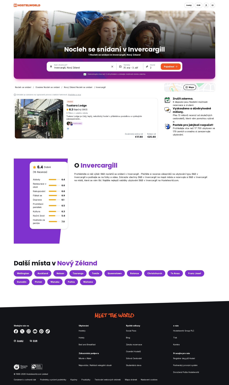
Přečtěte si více (74, 95)
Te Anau (175, 273)
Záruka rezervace (134, 344)
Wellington (23, 273)
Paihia (71, 282)
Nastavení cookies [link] (149, 379)
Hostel (70, 102)
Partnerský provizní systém (185, 365)
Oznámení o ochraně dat (25, 379)
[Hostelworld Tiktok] (48, 331)
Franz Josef (194, 273)
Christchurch (154, 273)
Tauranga (78, 273)
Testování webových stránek (108, 379)
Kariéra (176, 344)
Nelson (60, 273)
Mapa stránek (131, 379)
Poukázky (86, 379)
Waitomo (88, 282)
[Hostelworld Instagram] (29, 331)
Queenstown (115, 273)
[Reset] (112, 66)
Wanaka (54, 282)
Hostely (82, 331)
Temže (95, 273)
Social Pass (131, 331)
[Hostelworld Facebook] (16, 331)
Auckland (43, 273)
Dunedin (21, 282)
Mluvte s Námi (85, 358)
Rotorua (134, 273)
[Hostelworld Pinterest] (41, 331)
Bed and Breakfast (87, 344)
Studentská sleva (133, 365)
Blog (128, 337)
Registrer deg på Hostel (184, 358)
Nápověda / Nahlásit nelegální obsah (95, 365)
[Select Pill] (206, 5)
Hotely (82, 337)
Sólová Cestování (134, 358)
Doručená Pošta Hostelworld (186, 372)
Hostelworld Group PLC (183, 331)
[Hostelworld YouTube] (35, 331)
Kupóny (74, 379)
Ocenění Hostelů (133, 351)
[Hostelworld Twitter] (22, 331)
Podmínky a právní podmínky (53, 379)
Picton (38, 282)
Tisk (175, 337)
